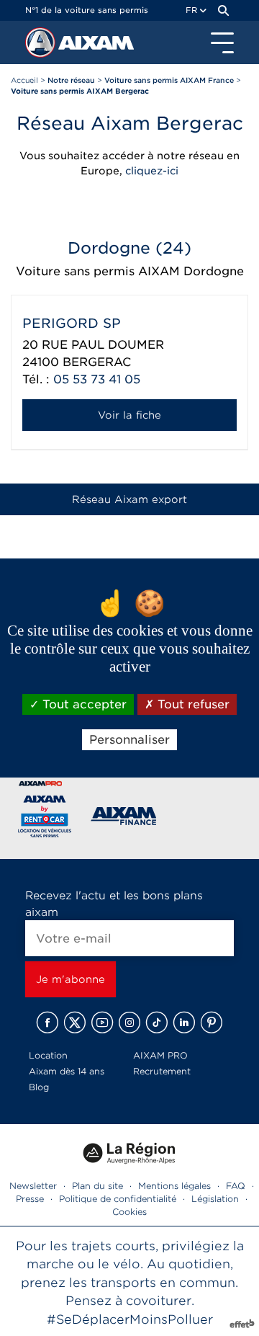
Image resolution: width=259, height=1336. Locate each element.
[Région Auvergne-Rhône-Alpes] (129, 1169)
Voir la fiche (129, 415)
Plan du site (97, 1185)
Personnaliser (129, 740)
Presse (30, 1198)
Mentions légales (174, 1185)
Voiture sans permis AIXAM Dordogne (130, 271)
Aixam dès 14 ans (66, 1071)
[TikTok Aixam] (157, 1022)
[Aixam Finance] (124, 819)
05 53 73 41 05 (96, 379)
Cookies (129, 1211)
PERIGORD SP (71, 323)
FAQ (235, 1185)
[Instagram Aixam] (129, 1022)
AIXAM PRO (160, 1055)
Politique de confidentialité (117, 1198)
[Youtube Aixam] (102, 1022)
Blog (39, 1087)
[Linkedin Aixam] (184, 1022)
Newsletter (33, 1185)
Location (48, 1055)
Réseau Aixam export (129, 499)
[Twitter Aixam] (75, 1022)
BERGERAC (97, 362)
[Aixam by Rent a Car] (45, 819)
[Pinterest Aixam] (211, 1022)
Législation (215, 1198)
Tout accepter (83, 704)
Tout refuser (192, 704)
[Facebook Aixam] (47, 1022)
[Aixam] (41, 46)
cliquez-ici (151, 171)
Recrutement (162, 1071)
